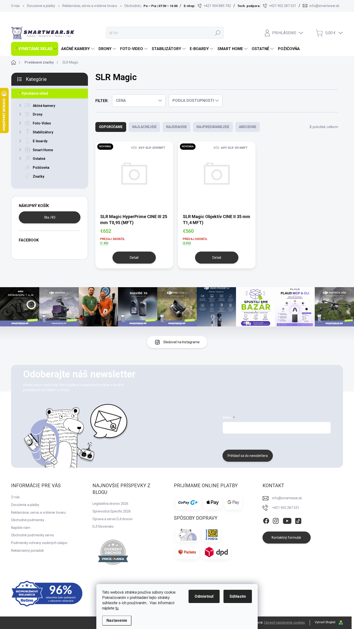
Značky (38, 176)
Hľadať (218, 33)
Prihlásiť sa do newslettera (248, 456)
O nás (15, 6)
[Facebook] (266, 520)
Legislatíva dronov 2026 (110, 504)
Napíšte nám (20, 528)
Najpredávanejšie (213, 127)
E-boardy (40, 141)
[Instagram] (275, 520)
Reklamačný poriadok (27, 550)
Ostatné (39, 159)
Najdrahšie (176, 127)
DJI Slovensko (103, 526)
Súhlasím (237, 596)
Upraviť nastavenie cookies (284, 622)
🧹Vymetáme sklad (32, 93)
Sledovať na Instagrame (181, 342)
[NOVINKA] (134, 177)
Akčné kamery (44, 106)
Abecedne (247, 127)
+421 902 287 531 (285, 508)
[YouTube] (287, 520)
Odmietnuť (204, 596)
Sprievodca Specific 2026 (111, 511)
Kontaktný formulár (286, 537)
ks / (49, 217)
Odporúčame (111, 127)
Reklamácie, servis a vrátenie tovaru (89, 6)
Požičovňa (41, 167)
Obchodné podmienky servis (32, 535)
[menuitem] (34, 49)
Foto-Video (42, 123)
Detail (134, 257)
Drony (37, 114)
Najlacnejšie (144, 127)
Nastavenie (116, 620)
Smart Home (43, 150)
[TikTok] (298, 520)
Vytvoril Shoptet (325, 622)
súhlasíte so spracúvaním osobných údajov (282, 441)
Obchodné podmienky (140, 6)
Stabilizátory (43, 132)
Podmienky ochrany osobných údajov (39, 543)
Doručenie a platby (41, 6)
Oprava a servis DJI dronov (112, 519)
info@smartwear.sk (287, 498)
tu (116, 608)
